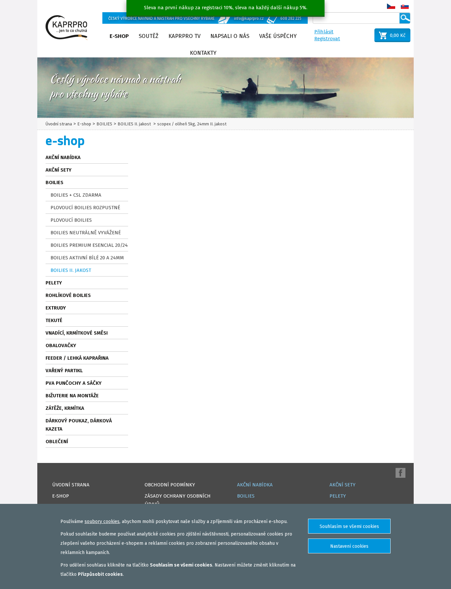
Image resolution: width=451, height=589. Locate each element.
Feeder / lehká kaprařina (77, 358)
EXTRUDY (56, 308)
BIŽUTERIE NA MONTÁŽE (72, 396)
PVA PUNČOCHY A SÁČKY (74, 383)
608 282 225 (290, 18)
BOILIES (104, 123)
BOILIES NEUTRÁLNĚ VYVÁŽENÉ (86, 233)
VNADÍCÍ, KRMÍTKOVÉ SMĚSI (77, 333)
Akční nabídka (63, 157)
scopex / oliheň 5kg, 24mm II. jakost (191, 123)
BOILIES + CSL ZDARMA (76, 195)
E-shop (119, 36)
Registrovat (327, 39)
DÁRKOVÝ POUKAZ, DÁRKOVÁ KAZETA (79, 425)
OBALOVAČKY (61, 345)
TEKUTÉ (54, 320)
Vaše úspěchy (278, 36)
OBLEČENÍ (57, 441)
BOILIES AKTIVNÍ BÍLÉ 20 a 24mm (87, 258)
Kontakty (203, 52)
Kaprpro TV (184, 36)
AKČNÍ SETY (59, 170)
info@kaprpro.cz (249, 18)
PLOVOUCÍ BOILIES (71, 220)
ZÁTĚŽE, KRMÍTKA (65, 408)
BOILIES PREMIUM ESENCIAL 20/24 (89, 245)
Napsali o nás (229, 36)
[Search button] (404, 18)
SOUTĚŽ (148, 36)
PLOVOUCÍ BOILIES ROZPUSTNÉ (85, 208)
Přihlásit (323, 32)
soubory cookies (102, 521)
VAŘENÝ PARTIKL (64, 371)
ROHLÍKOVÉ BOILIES (68, 295)
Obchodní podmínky (170, 485)
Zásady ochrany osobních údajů (178, 500)
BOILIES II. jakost (135, 123)
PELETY (54, 283)
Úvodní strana (59, 123)
